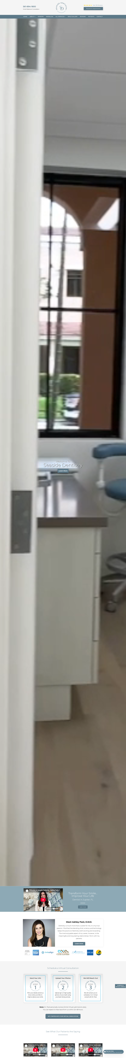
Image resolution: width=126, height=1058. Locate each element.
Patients (91, 16)
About (32, 16)
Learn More (63, 471)
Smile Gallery (72, 16)
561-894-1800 (29, 6)
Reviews (83, 16)
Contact (100, 16)
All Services (60, 16)
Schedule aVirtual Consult (120, 986)
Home (25, 16)
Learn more (83, 907)
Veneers (41, 16)
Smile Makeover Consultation (31, 9)
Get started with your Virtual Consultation (63, 1016)
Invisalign (49, 16)
